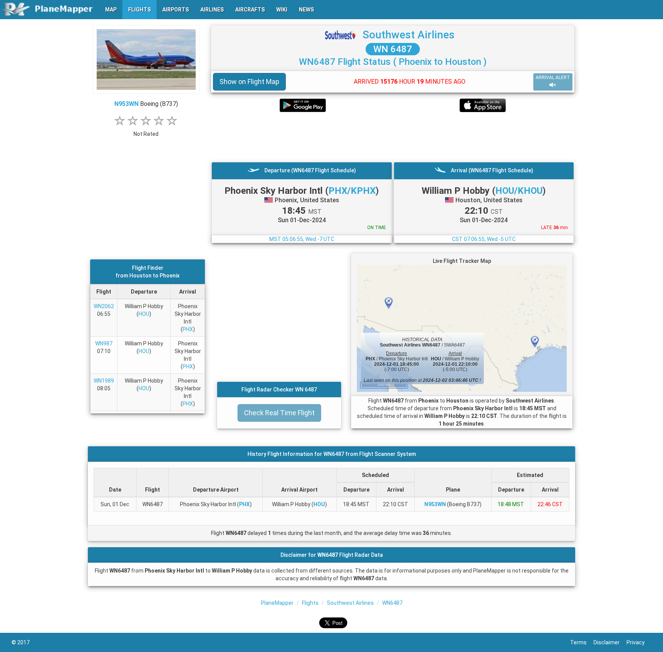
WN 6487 (392, 49)
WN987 (103, 343)
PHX (188, 329)
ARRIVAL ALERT (553, 77)
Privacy (639, 642)
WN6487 (392, 603)
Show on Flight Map (249, 82)
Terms (582, 642)
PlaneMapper (277, 603)
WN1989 (104, 381)
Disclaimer (610, 642)
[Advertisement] (393, 137)
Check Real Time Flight (279, 413)
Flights (310, 603)
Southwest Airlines (409, 34)
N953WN (126, 103)
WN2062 (104, 306)
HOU (144, 314)
